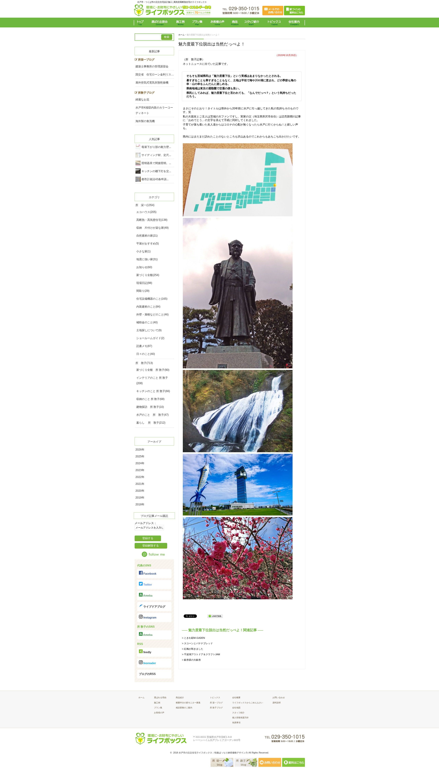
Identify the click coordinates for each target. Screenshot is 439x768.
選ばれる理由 (160, 22)
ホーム (141, 697)
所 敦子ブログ (216, 707)
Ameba (147, 595)
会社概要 (236, 697)
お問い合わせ (278, 697)
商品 (235, 22)
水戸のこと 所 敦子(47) (152, 414)
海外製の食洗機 (145, 121)
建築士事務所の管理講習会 (151, 66)
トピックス (273, 22)
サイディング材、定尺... (156, 155)
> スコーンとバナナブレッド (197, 643)
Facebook (149, 573)
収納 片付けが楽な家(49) (152, 227)
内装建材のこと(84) (148, 306)
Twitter (147, 584)
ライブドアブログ (154, 606)
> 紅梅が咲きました (192, 648)
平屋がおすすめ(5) (147, 243)
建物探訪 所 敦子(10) (150, 406)
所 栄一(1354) (144, 205)
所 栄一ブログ (216, 702)
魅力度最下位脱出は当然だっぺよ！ (211, 44)
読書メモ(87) (144, 346)
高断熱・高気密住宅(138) (151, 219)
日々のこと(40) (145, 353)
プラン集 (198, 22)
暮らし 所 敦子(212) (150, 422)
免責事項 (236, 722)
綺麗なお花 (142, 99)
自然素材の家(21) (147, 235)
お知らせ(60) (144, 267)
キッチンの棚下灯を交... (156, 171)
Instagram (149, 617)
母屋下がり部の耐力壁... (156, 147)
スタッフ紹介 (252, 22)
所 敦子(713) (144, 363)
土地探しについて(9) (149, 330)
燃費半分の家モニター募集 (188, 702)
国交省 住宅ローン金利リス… (154, 74)
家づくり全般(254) (147, 275)
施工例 (180, 22)
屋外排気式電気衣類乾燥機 (151, 82)
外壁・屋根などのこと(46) (152, 314)
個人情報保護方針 (240, 717)
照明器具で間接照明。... (156, 163)
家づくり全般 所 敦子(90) (152, 369)
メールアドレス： (146, 523)
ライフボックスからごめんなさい (247, 702)
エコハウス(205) (146, 212)
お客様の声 (217, 22)
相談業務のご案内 (184, 707)
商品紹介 (180, 697)
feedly (147, 652)
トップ (141, 22)
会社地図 (236, 707)
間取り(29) (142, 290)
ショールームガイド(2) (150, 338)
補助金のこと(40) (147, 322)
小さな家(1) (143, 251)
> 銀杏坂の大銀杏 (191, 659)
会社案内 (295, 22)
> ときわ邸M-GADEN (193, 638)
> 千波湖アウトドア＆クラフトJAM (201, 654)
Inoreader (149, 663)
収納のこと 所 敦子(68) (150, 399)
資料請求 (276, 702)
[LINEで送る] (215, 615)
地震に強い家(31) (147, 259)
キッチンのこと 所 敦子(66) (153, 391)
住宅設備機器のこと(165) (151, 298)
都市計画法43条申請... (155, 179)
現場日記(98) (144, 282)
